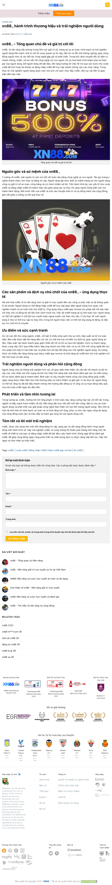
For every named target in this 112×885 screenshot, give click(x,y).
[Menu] (3, 4)
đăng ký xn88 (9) (11, 644)
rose (30, 34)
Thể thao (43, 791)
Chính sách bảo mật (68, 785)
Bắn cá (42, 785)
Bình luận (10, 470)
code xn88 (21, 450)
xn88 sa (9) (8, 657)
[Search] (107, 5)
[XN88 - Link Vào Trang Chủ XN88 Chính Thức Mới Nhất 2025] (56, 4)
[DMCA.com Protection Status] (89, 881)
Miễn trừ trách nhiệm (68, 791)
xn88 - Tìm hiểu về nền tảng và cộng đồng (32, 605)
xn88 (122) (7, 625)
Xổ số (42, 803)
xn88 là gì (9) (9, 650)
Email (8, 506)
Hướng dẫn (7, 22)
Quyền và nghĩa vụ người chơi (73, 779)
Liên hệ (61, 797)
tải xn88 (78, 450)
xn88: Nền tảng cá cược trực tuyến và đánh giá (34, 596)
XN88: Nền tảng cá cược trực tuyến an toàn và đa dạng (39, 578)
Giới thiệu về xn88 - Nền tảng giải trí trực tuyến (35, 587)
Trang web (10, 519)
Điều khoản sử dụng (68, 803)
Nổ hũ (42, 808)
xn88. (11, 450)
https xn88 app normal (60, 450)
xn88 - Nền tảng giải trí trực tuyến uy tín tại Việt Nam (38, 569)
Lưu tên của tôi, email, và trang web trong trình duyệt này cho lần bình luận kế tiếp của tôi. (52, 532)
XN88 (46, 881)
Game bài (44, 779)
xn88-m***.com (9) (12, 631)
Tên (8, 493)
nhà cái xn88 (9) (10, 638)
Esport (42, 797)
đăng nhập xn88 (37, 450)
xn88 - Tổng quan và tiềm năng (26, 560)
